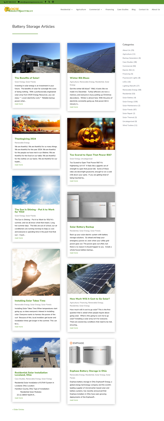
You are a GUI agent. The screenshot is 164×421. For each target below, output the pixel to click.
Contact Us (143, 10)
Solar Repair (127, 113)
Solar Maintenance (130, 105)
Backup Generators (130, 58)
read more (19, 104)
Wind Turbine (128, 125)
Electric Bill (127, 70)
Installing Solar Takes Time (30, 300)
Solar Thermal (128, 117)
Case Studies (122, 10)
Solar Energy (20, 82)
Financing (110, 10)
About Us (156, 10)
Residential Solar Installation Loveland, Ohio (31, 373)
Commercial (94, 10)
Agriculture (81, 10)
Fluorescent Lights (130, 78)
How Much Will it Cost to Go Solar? (90, 298)
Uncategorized (86, 159)
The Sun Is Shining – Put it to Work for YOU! (34, 210)
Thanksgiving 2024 (25, 138)
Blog (134, 10)
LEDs (125, 82)
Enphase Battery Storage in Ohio (88, 370)
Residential (65, 10)
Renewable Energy (22, 142)
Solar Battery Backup (82, 226)
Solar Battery (128, 97)
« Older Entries (18, 409)
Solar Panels (31, 82)
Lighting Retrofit (129, 86)
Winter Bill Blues (79, 77)
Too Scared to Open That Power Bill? (91, 154)
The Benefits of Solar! (27, 77)
